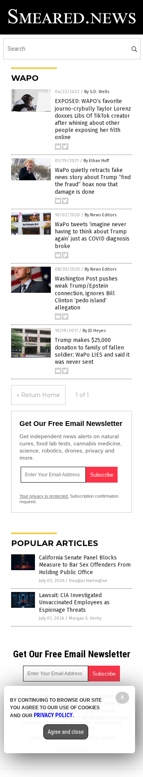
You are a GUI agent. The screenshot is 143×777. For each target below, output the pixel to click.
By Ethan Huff (96, 160)
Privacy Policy (53, 715)
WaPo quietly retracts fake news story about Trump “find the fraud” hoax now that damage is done (93, 181)
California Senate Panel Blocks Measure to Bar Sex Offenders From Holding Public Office (85, 564)
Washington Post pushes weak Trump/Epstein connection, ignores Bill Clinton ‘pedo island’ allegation (86, 293)
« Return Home (38, 395)
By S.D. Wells (96, 91)
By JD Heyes (94, 330)
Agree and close (66, 732)
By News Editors (100, 215)
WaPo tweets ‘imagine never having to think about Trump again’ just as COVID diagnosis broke (92, 235)
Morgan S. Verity (85, 618)
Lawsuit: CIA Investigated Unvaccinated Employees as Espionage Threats (74, 602)
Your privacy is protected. (44, 496)
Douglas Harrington (88, 580)
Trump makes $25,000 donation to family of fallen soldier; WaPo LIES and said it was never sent (92, 351)
